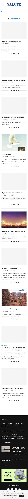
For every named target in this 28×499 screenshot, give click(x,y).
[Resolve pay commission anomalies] (14, 219)
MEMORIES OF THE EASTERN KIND (12, 117)
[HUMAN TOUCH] (14, 142)
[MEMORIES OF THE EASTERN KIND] (14, 105)
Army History (4, 345)
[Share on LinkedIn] (16, 53)
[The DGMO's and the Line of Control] (14, 68)
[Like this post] (9, 53)
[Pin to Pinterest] (14, 53)
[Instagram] (12, 489)
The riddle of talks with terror (11, 268)
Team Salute (5, 156)
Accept (21, 495)
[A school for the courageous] (14, 297)
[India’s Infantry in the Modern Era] (14, 376)
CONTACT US (4, 465)
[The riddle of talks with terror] (14, 256)
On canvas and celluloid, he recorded (13, 348)
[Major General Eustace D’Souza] (14, 181)
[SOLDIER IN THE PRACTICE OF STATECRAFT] (14, 30)
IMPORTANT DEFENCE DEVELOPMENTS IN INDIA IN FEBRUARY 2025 (13, 459)
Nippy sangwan (6, 119)
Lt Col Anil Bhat (6, 46)
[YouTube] (8, 489)
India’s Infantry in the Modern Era (12, 388)
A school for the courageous (10, 309)
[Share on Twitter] (13, 53)
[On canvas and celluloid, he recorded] (14, 334)
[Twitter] (19, 489)
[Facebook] (16, 489)
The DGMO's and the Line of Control (13, 80)
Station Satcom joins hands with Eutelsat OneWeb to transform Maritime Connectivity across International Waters (19, 450)
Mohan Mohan (6, 390)
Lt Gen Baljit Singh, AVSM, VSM (9, 350)
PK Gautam (5, 195)
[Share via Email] (18, 53)
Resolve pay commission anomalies (13, 231)
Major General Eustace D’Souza (11, 193)
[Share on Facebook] (11, 53)
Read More (14, 497)
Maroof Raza (5, 82)
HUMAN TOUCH (6, 154)
